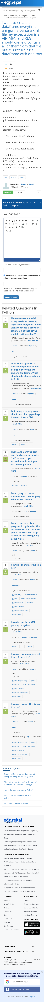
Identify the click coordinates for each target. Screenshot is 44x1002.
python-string (16, 595)
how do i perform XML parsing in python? (23, 624)
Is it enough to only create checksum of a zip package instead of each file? (25, 414)
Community (8, 919)
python (22, 177)
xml (6, 177)
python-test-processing (28, 599)
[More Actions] (39, 192)
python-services (17, 603)
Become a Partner (30, 911)
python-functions (18, 607)
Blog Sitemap (8, 926)
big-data (24, 485)
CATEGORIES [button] (9, 946)
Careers (26, 900)
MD (13, 352)
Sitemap (7, 922)
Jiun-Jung (33, 511)
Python (24, 184)
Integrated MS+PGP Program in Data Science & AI (21, 873)
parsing (13, 177)
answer (8, 192)
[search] (39, 10)
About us (7, 900)
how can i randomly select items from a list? (25, 656)
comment (20, 192)
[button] (6, 220)
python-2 (24, 444)
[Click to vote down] (6, 68)
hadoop (14, 485)
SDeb (13, 435)
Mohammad (16, 586)
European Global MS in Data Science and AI (19, 887)
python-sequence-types (20, 611)
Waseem (33, 637)
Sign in (32, 996)
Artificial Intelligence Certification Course (18, 849)
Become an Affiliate (31, 908)
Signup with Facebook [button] (20, 989)
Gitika (14, 399)
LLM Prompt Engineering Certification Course (20, 842)
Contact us (7, 911)
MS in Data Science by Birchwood (16, 876)
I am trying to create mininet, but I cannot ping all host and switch (25, 496)
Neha (14, 727)
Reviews (7, 908)
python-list (30, 603)
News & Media (9, 904)
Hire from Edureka (30, 915)
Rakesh (31, 184)
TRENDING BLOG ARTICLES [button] (16, 951)
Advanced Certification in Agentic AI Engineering (21, 831)
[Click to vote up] (6, 64)
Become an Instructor (32, 904)
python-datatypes (31, 595)
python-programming (19, 681)
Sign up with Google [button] (19, 981)
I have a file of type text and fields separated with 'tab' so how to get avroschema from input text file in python (25, 458)
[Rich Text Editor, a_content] (22, 246)
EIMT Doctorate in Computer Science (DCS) (19, 891)
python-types (16, 614)
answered (15, 346)
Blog (5, 915)
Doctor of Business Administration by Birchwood (21, 869)
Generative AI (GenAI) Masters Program (18, 858)
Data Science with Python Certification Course (20, 845)
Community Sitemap (11, 930)
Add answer (12, 297)
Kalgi (27, 737)
